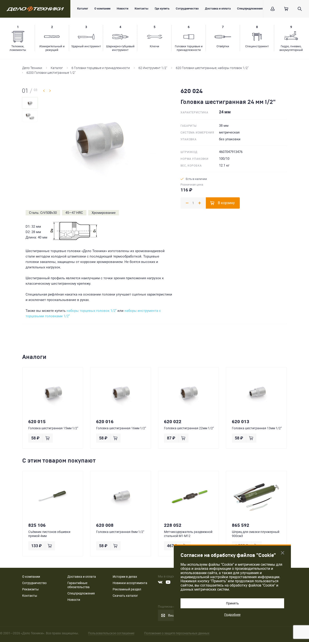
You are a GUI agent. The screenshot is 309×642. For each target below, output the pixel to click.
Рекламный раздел (127, 589)
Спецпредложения (250, 8)
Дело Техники (32, 68)
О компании (102, 8)
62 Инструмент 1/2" (152, 68)
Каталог (82, 8)
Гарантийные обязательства (78, 585)
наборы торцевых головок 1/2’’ (91, 311)
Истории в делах (125, 576)
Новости (122, 8)
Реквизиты (30, 589)
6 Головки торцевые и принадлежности (100, 68)
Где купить (162, 8)
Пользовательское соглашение (111, 633)
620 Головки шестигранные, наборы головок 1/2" (212, 68)
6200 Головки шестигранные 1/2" (51, 72)
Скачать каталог (125, 595)
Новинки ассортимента (130, 583)
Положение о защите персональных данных (176, 633)
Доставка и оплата (218, 8)
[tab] (30, 103)
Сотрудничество (187, 8)
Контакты (141, 8)
